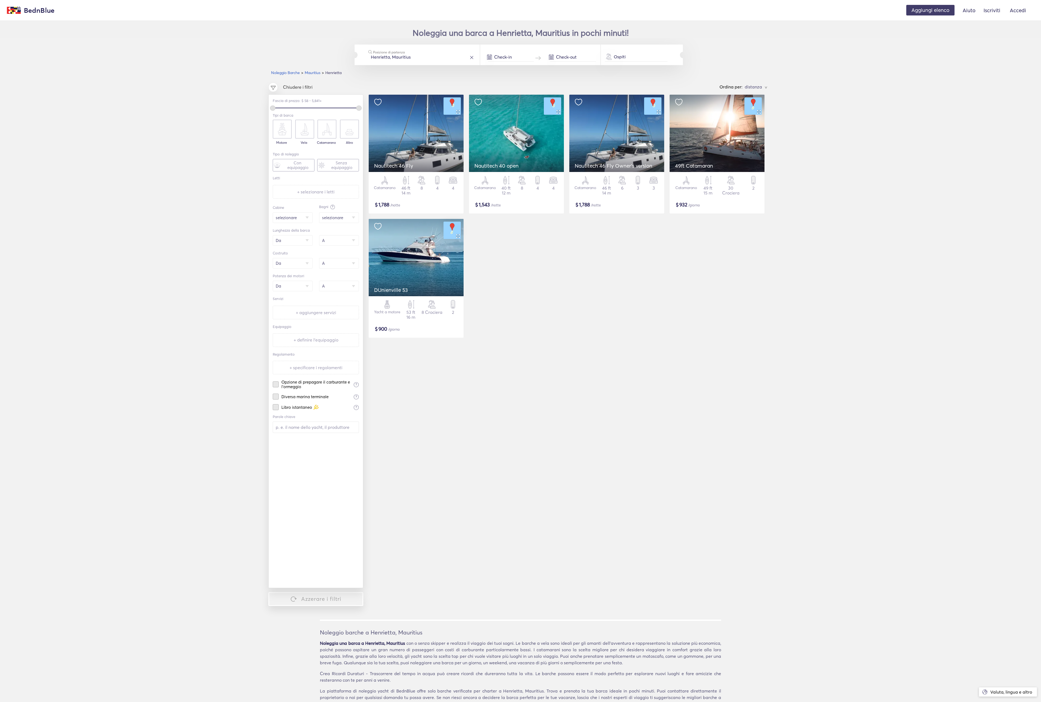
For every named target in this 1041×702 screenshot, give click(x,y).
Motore (281, 143)
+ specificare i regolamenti (316, 367)
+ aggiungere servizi (316, 312)
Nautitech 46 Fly (393, 165)
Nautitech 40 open (496, 165)
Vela (304, 143)
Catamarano (326, 143)
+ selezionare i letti (316, 191)
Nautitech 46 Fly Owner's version (613, 165)
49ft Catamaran (694, 165)
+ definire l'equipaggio (316, 340)
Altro (349, 143)
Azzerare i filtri (321, 598)
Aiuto (969, 10)
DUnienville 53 (391, 290)
